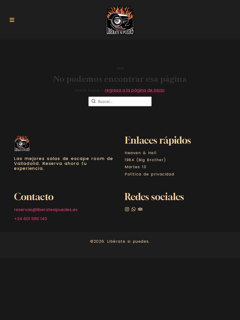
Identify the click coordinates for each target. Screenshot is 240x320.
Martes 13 (135, 167)
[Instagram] (127, 209)
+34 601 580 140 (30, 219)
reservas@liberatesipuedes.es (46, 209)
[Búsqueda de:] (120, 101)
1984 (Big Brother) (145, 160)
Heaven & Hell (141, 153)
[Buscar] (93, 102)
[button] (12, 20)
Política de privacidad (149, 174)
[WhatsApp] (133, 209)
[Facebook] (140, 209)
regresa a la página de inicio (135, 90)
